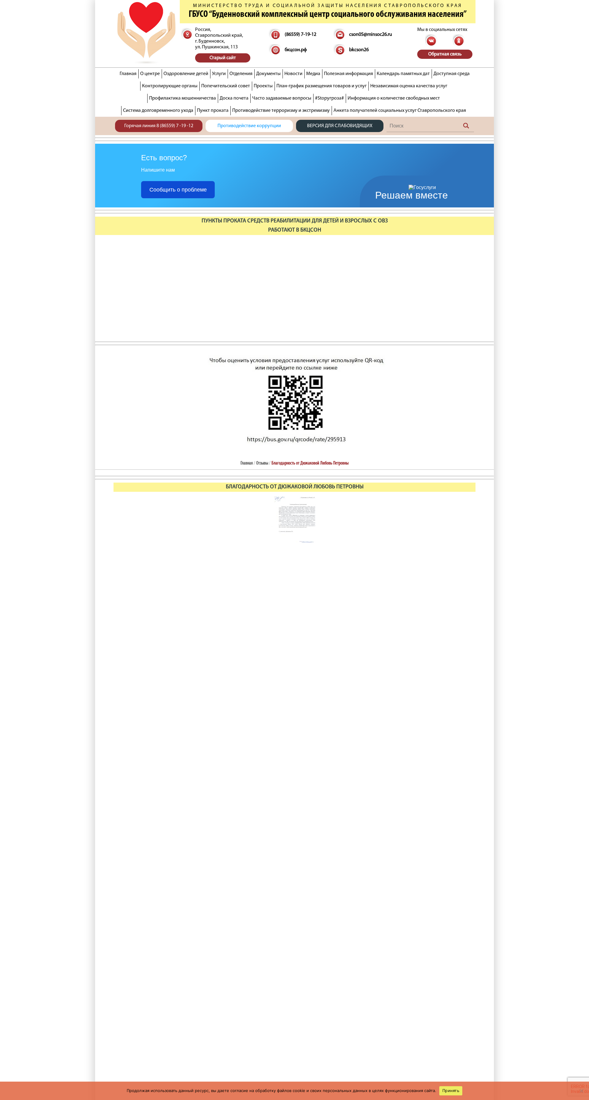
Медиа (313, 73)
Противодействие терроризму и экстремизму (281, 110)
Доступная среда (451, 73)
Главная (128, 73)
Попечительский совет (225, 86)
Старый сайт (223, 57)
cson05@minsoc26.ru (370, 34)
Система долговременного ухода (158, 110)
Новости (293, 73)
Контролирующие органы (170, 86)
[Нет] (581, 1091)
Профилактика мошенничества (182, 98)
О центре (150, 73)
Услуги (219, 73)
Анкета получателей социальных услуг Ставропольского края (399, 110)
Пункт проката (213, 110)
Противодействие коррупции (249, 125)
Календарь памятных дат (403, 73)
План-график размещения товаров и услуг (321, 86)
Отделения (240, 73)
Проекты (263, 86)
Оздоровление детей (186, 73)
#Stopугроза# (329, 98)
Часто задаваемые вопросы (281, 98)
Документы (268, 73)
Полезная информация (348, 73)
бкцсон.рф (296, 49)
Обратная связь (445, 54)
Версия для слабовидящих (339, 125)
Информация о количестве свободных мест (394, 98)
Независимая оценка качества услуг (408, 86)
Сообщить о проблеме (178, 190)
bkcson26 (359, 49)
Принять (450, 1090)
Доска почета (234, 98)
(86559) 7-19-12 (300, 34)
